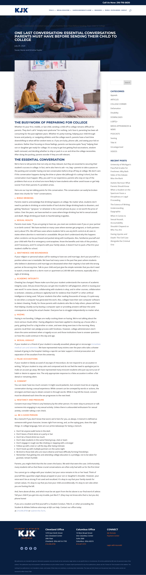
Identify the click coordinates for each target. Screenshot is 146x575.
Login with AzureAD (114, 545)
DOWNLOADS (117, 117)
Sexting (114, 138)
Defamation (116, 108)
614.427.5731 (81, 544)
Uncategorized (117, 147)
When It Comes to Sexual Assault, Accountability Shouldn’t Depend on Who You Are (120, 223)
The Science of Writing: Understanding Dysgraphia (120, 208)
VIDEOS (114, 151)
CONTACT (124, 10)
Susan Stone (20, 50)
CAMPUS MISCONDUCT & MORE (82, 10)
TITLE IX (51, 10)
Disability (114, 112)
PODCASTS (115, 134)
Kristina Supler (36, 50)
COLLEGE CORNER (118, 104)
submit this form (38, 510)
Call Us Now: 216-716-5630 (116, 2)
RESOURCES (98, 10)
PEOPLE (107, 10)
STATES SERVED (115, 10)
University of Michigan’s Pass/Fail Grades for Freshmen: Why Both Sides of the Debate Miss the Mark (121, 171)
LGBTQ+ (114, 121)
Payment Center (113, 536)
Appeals (114, 95)
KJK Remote (111, 533)
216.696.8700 (22, 510)
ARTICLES (115, 99)
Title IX (113, 142)
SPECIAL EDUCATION (63, 10)
